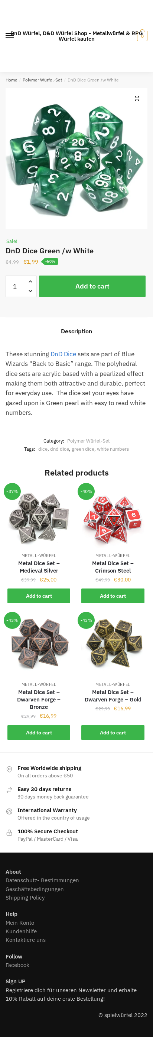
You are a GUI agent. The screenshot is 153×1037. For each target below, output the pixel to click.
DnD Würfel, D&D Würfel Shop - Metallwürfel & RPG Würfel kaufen (76, 35)
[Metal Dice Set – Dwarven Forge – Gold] (112, 647)
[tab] (76, 331)
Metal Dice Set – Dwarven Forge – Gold (113, 695)
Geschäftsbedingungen (35, 889)
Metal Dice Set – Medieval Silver (39, 567)
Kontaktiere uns (26, 939)
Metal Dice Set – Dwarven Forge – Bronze (39, 699)
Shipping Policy (25, 897)
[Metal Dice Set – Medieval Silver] (38, 518)
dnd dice (59, 449)
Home (11, 80)
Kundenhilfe (21, 931)
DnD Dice (63, 354)
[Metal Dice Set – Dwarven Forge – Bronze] (38, 647)
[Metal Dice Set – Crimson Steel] (112, 518)
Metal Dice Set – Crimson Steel (113, 567)
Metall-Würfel (39, 555)
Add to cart (92, 286)
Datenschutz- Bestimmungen (42, 880)
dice (43, 449)
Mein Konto (20, 922)
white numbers (113, 449)
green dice (83, 449)
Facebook (17, 964)
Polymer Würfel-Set (42, 80)
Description (76, 331)
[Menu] (10, 36)
